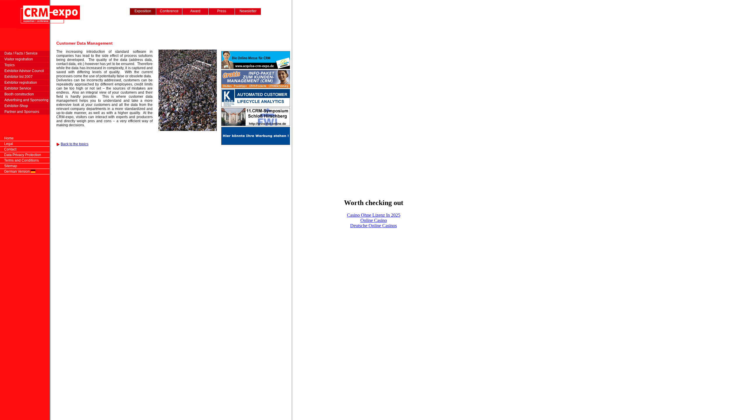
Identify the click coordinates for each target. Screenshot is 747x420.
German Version (17, 171)
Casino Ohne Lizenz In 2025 (373, 215)
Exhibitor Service (15, 88)
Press (221, 11)
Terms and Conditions (21, 160)
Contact (10, 149)
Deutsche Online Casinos (373, 225)
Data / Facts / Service (19, 53)
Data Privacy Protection (22, 155)
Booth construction (17, 94)
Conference (169, 11)
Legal (8, 144)
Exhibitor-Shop (14, 106)
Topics (7, 65)
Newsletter (248, 11)
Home (9, 138)
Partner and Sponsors (19, 112)
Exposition (143, 11)
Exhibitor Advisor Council (22, 71)
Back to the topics (74, 144)
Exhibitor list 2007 (16, 77)
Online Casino (373, 220)
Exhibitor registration (18, 82)
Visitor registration (16, 59)
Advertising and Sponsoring (24, 100)
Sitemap (10, 166)
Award (195, 11)
